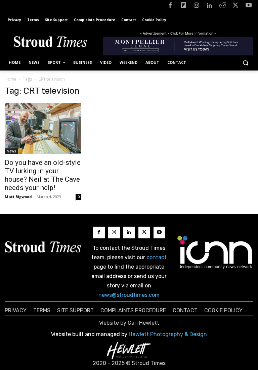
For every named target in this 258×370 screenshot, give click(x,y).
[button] (245, 63)
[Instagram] (196, 6)
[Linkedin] (209, 6)
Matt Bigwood (18, 196)
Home (10, 79)
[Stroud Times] (50, 43)
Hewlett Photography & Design (168, 334)
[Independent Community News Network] (215, 252)
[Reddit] (222, 6)
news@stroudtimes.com (129, 295)
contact (156, 257)
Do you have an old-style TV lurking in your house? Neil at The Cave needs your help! (43, 175)
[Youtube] (248, 6)
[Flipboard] (183, 6)
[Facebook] (170, 6)
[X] (235, 6)
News (11, 151)
